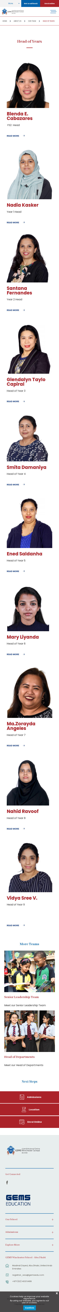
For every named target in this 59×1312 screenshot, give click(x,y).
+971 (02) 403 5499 (22, 1281)
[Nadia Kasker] (29, 198)
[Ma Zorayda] (29, 717)
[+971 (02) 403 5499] (7, 1283)
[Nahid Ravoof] (28, 804)
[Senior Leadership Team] (29, 971)
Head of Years (49, 21)
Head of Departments (19, 1057)
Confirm (29, 1307)
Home (5, 21)
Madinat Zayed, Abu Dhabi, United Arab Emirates (32, 1267)
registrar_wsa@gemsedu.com (28, 1274)
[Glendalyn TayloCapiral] (29, 372)
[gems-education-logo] (18, 1200)
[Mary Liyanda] (28, 630)
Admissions (34, 1097)
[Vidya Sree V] (29, 891)
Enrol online (50, 3)
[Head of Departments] (29, 1031)
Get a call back (31, 3)
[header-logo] (13, 12)
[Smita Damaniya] (28, 460)
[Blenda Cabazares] (28, 107)
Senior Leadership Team (21, 997)
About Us (17, 21)
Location (34, 1109)
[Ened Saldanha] (29, 547)
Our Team (32, 21)
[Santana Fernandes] (28, 281)
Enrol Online (34, 1121)
